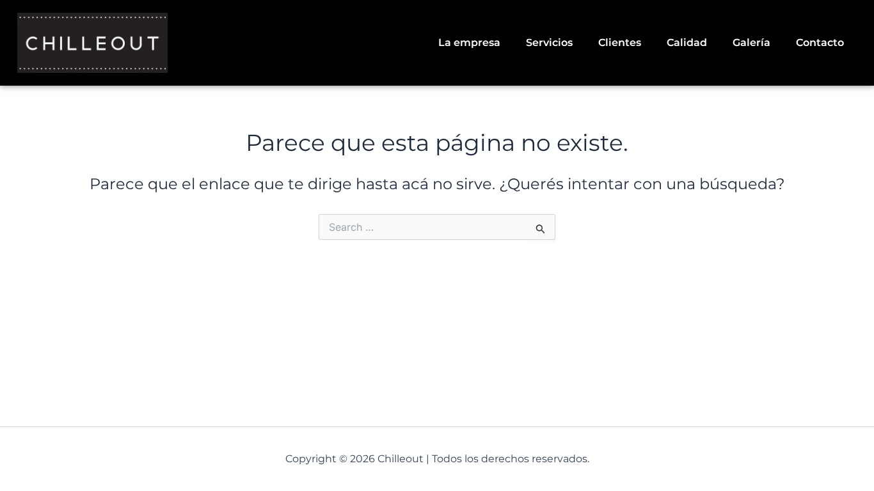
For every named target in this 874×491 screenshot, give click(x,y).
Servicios (549, 42)
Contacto (820, 42)
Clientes (619, 42)
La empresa (469, 42)
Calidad (687, 42)
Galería (751, 42)
